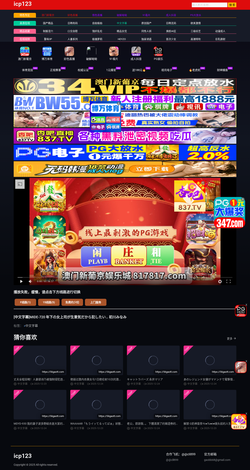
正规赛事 (55, 70)
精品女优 (122, 31)
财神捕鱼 (222, 70)
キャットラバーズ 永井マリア (145, 379)
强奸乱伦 (97, 31)
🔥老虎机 (194, 70)
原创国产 (146, 23)
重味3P (48, 39)
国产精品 (48, 23)
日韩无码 (171, 23)
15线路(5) (49, 302)
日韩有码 (73, 23)
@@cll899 (172, 459)
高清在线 (25, 23)
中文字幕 (122, 23)
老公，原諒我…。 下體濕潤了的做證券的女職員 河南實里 (161, 423)
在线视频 (25, 39)
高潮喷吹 (196, 39)
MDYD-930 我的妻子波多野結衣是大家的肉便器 (42, 423)
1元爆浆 (111, 70)
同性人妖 (146, 31)
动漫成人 (220, 31)
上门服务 (95, 302)
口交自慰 (73, 31)
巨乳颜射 (220, 39)
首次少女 (171, 39)
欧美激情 (196, 23)
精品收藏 (25, 31)
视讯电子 (166, 70)
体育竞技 (27, 70)
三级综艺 (196, 31)
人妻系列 (73, 39)
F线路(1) (25, 302)
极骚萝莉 (97, 39)
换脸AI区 (171, 31)
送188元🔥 (139, 70)
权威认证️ (83, 70)
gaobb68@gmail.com (217, 459)
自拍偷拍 (97, 23)
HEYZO (122, 39)
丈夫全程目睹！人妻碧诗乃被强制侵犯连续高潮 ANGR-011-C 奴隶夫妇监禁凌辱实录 (64, 379)
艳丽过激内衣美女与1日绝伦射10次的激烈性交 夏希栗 (103, 379)
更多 (229, 338)
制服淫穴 (48, 31)
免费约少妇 (72, 302)
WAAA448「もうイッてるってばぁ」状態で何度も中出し (105, 423)
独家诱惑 (146, 39)
